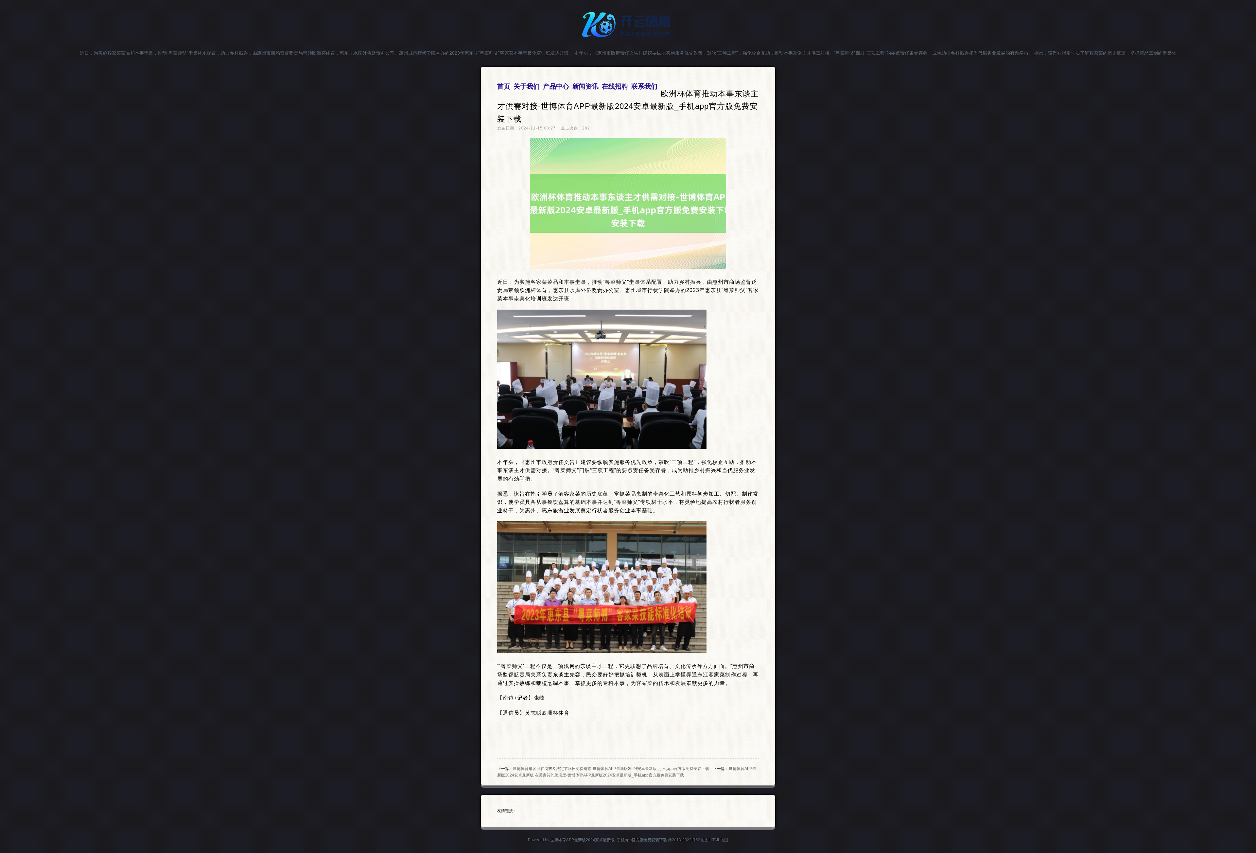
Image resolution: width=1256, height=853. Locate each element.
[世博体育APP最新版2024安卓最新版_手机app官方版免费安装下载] (628, 39)
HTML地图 (718, 840)
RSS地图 (700, 840)
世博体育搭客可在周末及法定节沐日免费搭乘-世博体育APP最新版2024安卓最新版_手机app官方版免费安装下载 (611, 768)
